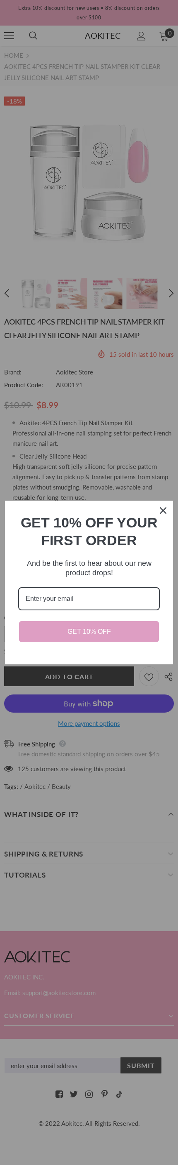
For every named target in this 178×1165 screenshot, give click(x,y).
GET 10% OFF (89, 631)
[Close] (163, 510)
